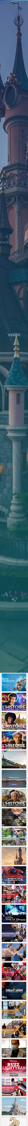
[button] (1, 2)
